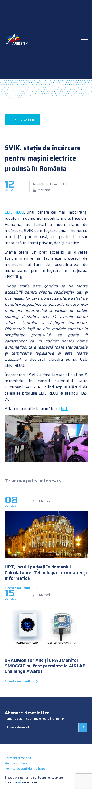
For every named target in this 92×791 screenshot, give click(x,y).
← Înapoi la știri (22, 119)
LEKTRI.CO (14, 212)
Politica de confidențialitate (25, 768)
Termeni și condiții (18, 757)
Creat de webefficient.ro (24, 782)
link (64, 409)
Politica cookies (16, 763)
